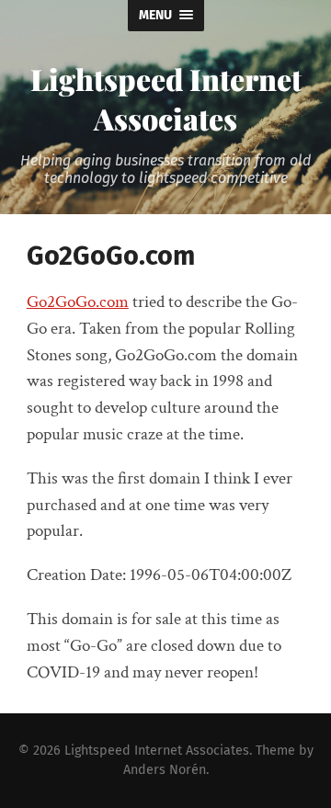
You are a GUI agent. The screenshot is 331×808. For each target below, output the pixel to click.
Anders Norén (164, 770)
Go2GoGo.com (78, 301)
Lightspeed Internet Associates (166, 98)
